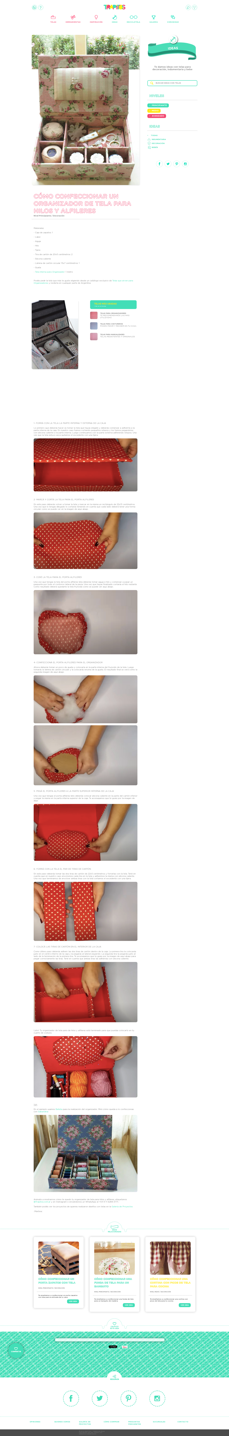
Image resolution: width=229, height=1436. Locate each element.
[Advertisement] (85, 395)
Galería (153, 22)
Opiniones (35, 1422)
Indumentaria (159, 139)
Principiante (159, 105)
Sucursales (159, 1422)
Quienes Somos (62, 1422)
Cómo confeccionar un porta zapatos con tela (56, 1281)
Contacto (182, 1422)
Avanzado (158, 116)
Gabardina (43, 1112)
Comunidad (173, 22)
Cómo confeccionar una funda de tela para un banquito (113, 1283)
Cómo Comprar (111, 1422)
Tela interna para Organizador (49, 272)
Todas (154, 135)
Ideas (115, 22)
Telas (53, 22)
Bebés (155, 147)
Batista (59, 1109)
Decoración (158, 143)
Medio (155, 111)
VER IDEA (73, 1301)
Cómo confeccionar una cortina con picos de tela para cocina (170, 1283)
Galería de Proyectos (122, 1207)
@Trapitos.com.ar (42, 1202)
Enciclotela (133, 22)
